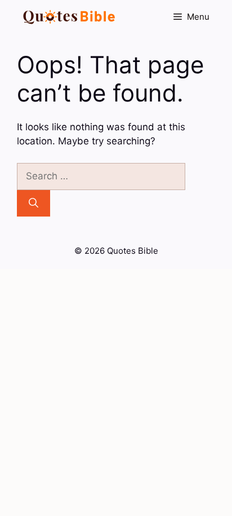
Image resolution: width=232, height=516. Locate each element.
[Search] (33, 203)
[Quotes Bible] (69, 17)
